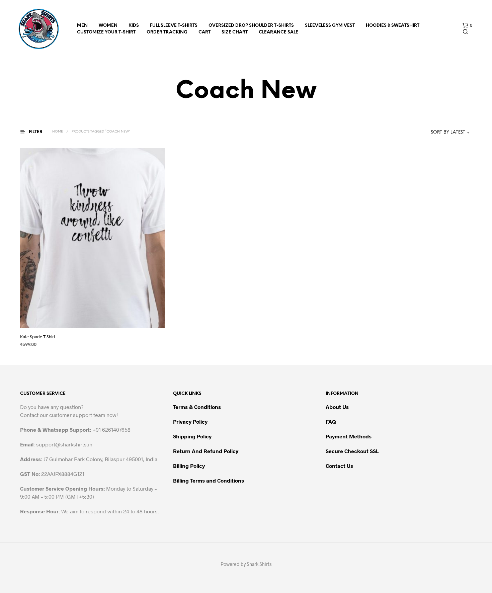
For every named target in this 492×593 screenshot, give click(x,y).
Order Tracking (167, 32)
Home (57, 132)
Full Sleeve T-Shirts (173, 25)
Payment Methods (349, 436)
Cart (204, 32)
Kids (134, 25)
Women (108, 25)
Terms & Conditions (197, 407)
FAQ (331, 421)
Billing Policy (189, 465)
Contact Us (339, 465)
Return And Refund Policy (205, 451)
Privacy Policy (190, 421)
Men (82, 25)
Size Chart (235, 32)
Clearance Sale (278, 32)
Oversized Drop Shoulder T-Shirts (251, 25)
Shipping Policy (192, 436)
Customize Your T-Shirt (106, 32)
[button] (467, 25)
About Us (337, 407)
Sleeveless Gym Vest (330, 25)
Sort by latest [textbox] (448, 132)
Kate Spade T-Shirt (37, 336)
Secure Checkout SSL (352, 451)
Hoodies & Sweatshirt (392, 25)
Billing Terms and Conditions (208, 480)
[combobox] (438, 132)
